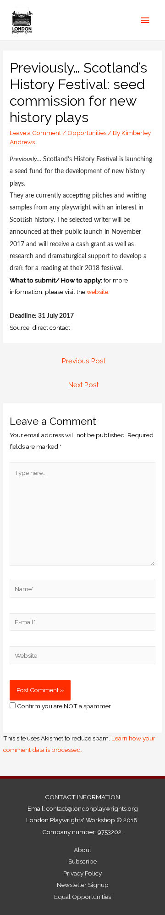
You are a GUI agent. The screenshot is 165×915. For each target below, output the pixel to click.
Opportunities (86, 132)
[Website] (82, 657)
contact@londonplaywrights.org (92, 808)
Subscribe (82, 861)
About (82, 849)
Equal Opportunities (82, 896)
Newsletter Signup (83, 884)
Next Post (83, 385)
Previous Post (83, 361)
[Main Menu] (145, 20)
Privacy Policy (82, 873)
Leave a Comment (35, 132)
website (97, 291)
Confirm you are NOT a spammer (63, 706)
